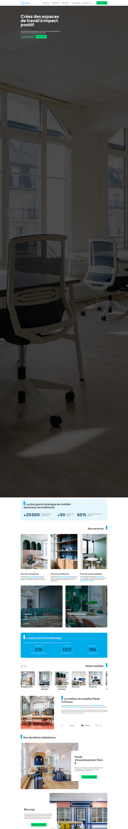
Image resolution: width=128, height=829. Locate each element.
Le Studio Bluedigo (76, 2)
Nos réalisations (55, 2)
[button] (46, 3)
